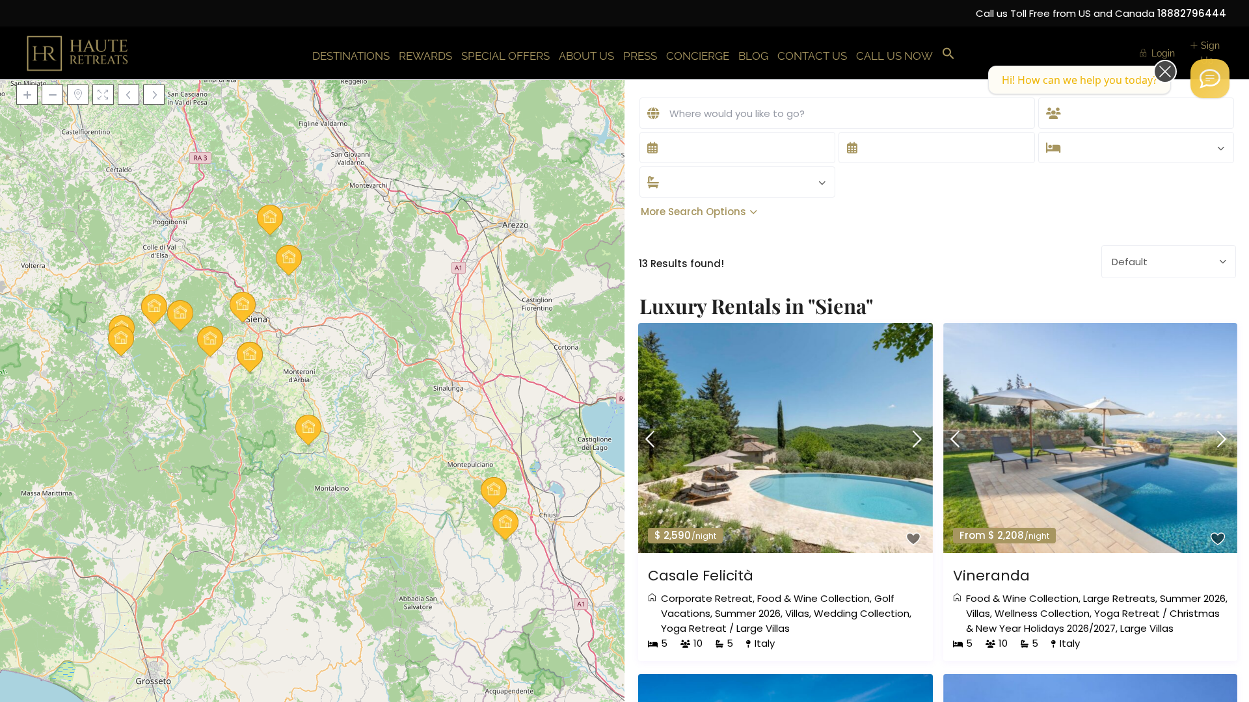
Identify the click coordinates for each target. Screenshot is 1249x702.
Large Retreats (1119, 598)
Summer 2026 (748, 613)
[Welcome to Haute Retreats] (1209, 78)
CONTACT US (812, 55)
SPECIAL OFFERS (505, 55)
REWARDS (425, 55)
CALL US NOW (894, 55)
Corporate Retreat (707, 598)
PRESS (640, 55)
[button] (948, 54)
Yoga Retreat (694, 628)
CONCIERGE (697, 55)
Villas (797, 613)
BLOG (753, 55)
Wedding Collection (861, 613)
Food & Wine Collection (813, 598)
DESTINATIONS (351, 55)
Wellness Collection (1042, 613)
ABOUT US (586, 55)
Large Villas (763, 628)
